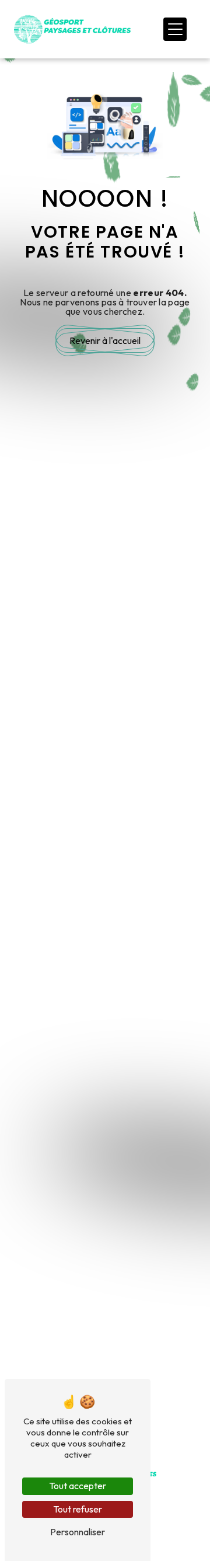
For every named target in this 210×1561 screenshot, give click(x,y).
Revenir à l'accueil (105, 340)
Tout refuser (77, 1509)
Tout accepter (77, 1486)
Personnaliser (77, 1532)
